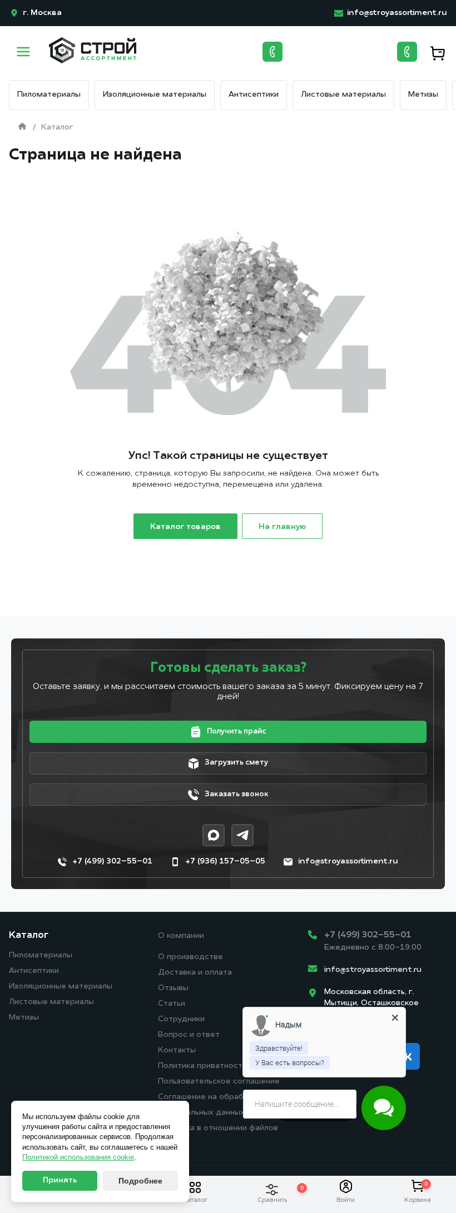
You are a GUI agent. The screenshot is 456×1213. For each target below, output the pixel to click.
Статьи (171, 1004)
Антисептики (254, 95)
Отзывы (173, 988)
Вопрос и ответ (189, 1035)
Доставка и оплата (195, 973)
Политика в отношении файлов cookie (218, 1136)
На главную (282, 527)
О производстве (190, 957)
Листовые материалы (343, 95)
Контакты (177, 1050)
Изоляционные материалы (154, 95)
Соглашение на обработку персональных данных (209, 1105)
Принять (60, 1180)
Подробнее (140, 1180)
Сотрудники (181, 1019)
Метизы (423, 95)
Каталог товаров (185, 527)
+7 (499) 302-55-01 (368, 935)
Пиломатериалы (49, 95)
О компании (181, 936)
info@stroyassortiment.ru (373, 970)
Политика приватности (202, 1066)
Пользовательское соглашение (219, 1081)
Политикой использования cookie (78, 1157)
